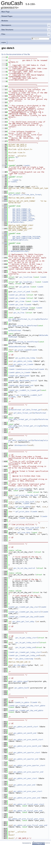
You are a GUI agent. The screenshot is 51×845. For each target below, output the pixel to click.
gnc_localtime (25, 277)
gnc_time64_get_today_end (27, 655)
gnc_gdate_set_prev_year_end (26, 798)
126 (4, 212)
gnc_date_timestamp (24, 659)
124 (4, 209)
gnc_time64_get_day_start (27, 607)
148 (4, 243)
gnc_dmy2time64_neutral (26, 381)
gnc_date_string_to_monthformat (23, 342)
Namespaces (25, 25)
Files (25, 34)
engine (3, 42)
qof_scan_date (23, 533)
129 (4, 217)
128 (4, 216)
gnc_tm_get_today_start (26, 638)
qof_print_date (22, 511)
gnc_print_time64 (22, 350)
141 (4, 238)
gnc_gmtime (24, 287)
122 (4, 206)
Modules (4, 21)
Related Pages (6, 16)
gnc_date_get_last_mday (23, 621)
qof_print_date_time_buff (27, 528)
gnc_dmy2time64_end (24, 385)
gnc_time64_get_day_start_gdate (30, 706)
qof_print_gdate (22, 507)
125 (4, 211)
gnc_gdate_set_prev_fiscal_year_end (30, 825)
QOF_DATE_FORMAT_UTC (22, 217)
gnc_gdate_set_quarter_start (26, 752)
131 (4, 220)
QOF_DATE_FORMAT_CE (21, 212)
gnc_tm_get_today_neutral (27, 642)
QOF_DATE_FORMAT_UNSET (23, 220)
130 (4, 219)
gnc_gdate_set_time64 (23, 364)
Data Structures (25, 30)
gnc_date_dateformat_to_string (22, 319)
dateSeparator (20, 445)
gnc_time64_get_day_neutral (28, 612)
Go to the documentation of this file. (15, 54)
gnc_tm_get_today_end (25, 647)
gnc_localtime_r (26, 282)
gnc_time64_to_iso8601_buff (29, 395)
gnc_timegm (20, 298)
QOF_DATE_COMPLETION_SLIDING (26, 238)
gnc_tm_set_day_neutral (24, 568)
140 (4, 237)
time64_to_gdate (21, 702)
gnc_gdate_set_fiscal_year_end (27, 811)
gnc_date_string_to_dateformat (22, 326)
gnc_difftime (22, 308)
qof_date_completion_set (19, 440)
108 (4, 198)
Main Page (5, 12)
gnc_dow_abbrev (20, 665)
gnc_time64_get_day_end (26, 617)
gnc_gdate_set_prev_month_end (27, 746)
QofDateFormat (17, 222)
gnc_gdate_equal (20, 681)
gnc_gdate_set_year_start (25, 778)
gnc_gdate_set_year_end (24, 785)
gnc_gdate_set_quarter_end (25, 759)
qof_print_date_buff (24, 502)
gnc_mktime (20, 295)
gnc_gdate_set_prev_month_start (28, 740)
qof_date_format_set (22, 413)
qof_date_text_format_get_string (24, 426)
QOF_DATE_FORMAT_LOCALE (23, 216)
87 (4, 165)
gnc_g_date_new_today (25, 358)
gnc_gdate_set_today (22, 361)
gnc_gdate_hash (21, 688)
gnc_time (19, 305)
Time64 (13, 182)
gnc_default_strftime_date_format (25, 195)
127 (4, 214)
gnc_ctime (19, 301)
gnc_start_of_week (21, 292)
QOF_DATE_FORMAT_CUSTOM (23, 219)
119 (4, 201)
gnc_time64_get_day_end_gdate (29, 710)
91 (4, 177)
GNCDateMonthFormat (19, 251)
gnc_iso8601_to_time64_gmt (27, 390)
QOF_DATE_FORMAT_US (21, 209)
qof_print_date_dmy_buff (26, 495)
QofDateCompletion (19, 240)
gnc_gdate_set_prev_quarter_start (29, 765)
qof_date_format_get (31, 410)
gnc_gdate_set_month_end (24, 733)
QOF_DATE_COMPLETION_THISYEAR (26, 237)
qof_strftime (20, 489)
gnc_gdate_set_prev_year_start (27, 791)
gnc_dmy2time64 (22, 376)
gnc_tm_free (18, 313)
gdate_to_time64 (22, 372)
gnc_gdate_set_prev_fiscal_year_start (26, 819)
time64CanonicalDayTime (26, 369)
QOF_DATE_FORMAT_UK (21, 211)
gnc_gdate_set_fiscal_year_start (28, 804)
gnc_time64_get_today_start (28, 652)
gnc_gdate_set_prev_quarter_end (28, 772)
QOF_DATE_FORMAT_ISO (22, 214)
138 (4, 233)
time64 (26, 165)
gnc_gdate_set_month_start (25, 727)
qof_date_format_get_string (22, 419)
